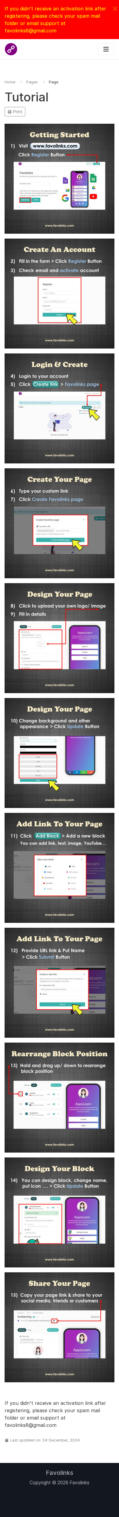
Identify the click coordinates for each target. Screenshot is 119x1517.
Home (10, 82)
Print (17, 111)
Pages (32, 82)
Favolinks (59, 1472)
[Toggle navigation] (106, 49)
